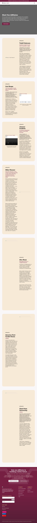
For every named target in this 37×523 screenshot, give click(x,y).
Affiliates (29, 490)
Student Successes (21, 490)
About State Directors (5, 508)
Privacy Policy (17, 521)
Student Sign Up (21, 491)
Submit (13, 499)
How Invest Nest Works (22, 488)
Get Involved (5, 23)
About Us (3, 506)
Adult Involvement (30, 491)
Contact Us (4, 509)
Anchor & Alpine (28, 521)
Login (19, 496)
